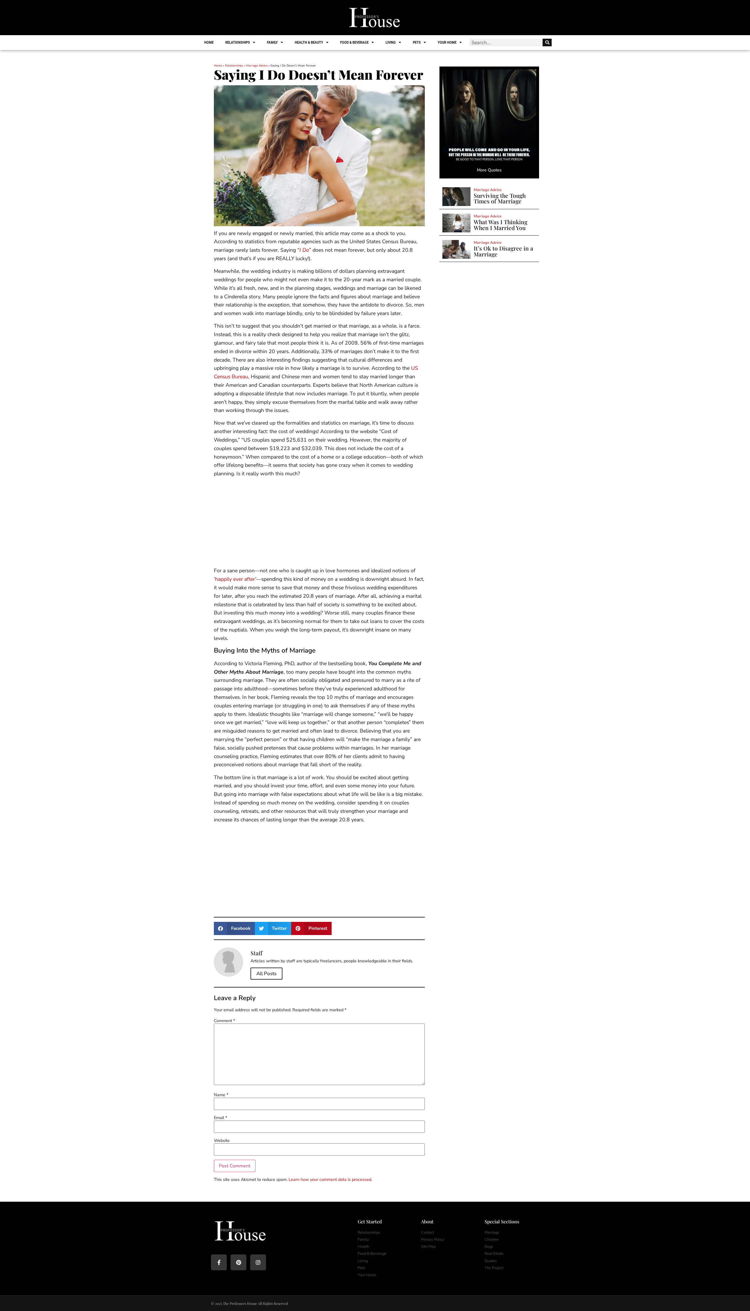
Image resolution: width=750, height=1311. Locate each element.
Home (209, 42)
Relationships (237, 42)
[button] (234, 928)
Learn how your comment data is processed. (330, 1179)
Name (221, 1095)
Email (220, 1118)
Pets (417, 42)
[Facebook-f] (219, 1262)
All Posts (266, 973)
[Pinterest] (238, 1262)
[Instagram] (258, 1262)
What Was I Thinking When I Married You (500, 224)
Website (222, 1140)
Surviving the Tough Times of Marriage (500, 198)
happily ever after (235, 579)
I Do (304, 249)
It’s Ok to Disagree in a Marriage (503, 251)
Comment (224, 1021)
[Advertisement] (319, 523)
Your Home (447, 42)
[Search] (547, 42)
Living (391, 42)
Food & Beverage (354, 42)
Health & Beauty (309, 42)
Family (272, 42)
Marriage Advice (256, 66)
